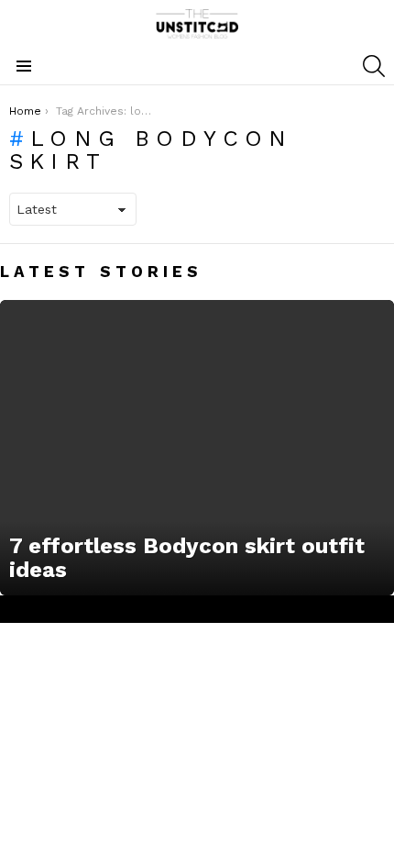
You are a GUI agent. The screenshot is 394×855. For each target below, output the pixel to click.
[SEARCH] (374, 66)
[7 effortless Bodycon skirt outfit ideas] (197, 448)
